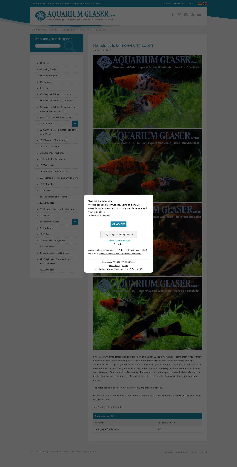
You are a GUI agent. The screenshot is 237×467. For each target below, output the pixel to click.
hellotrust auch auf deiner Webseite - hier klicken (120, 254)
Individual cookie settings (119, 240)
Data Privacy (114, 266)
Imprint (125, 266)
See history (118, 244)
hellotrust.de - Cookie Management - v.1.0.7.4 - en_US (118, 269)
